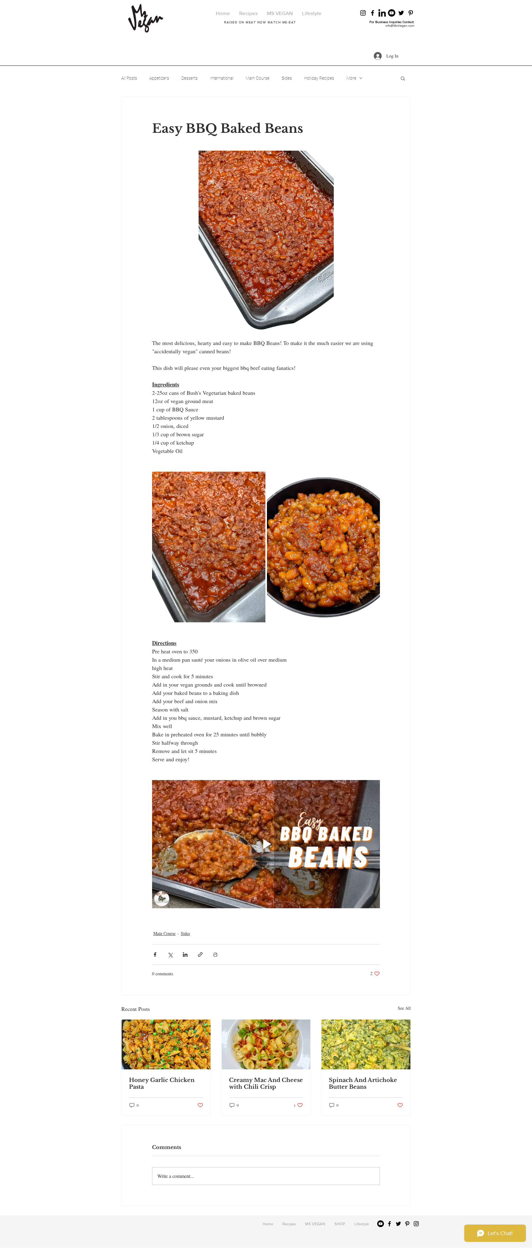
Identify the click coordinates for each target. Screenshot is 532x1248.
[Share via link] (200, 955)
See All (404, 1008)
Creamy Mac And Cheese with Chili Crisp (266, 1084)
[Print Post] (215, 955)
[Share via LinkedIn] (185, 955)
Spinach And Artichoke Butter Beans (363, 1084)
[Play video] (266, 844)
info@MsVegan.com (399, 25)
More (351, 78)
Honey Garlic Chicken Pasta (162, 1084)
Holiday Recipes (319, 78)
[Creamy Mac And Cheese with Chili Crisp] (266, 1045)
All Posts (129, 78)
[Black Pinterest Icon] (410, 13)
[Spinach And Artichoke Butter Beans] (365, 1045)
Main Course (257, 78)
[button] (403, 78)
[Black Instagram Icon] (363, 13)
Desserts (189, 78)
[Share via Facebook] (155, 955)
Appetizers (159, 78)
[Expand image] (208, 547)
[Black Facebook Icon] (372, 13)
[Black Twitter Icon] (401, 13)
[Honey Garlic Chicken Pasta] (166, 1045)
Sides (287, 78)
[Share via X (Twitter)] (170, 955)
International (221, 78)
